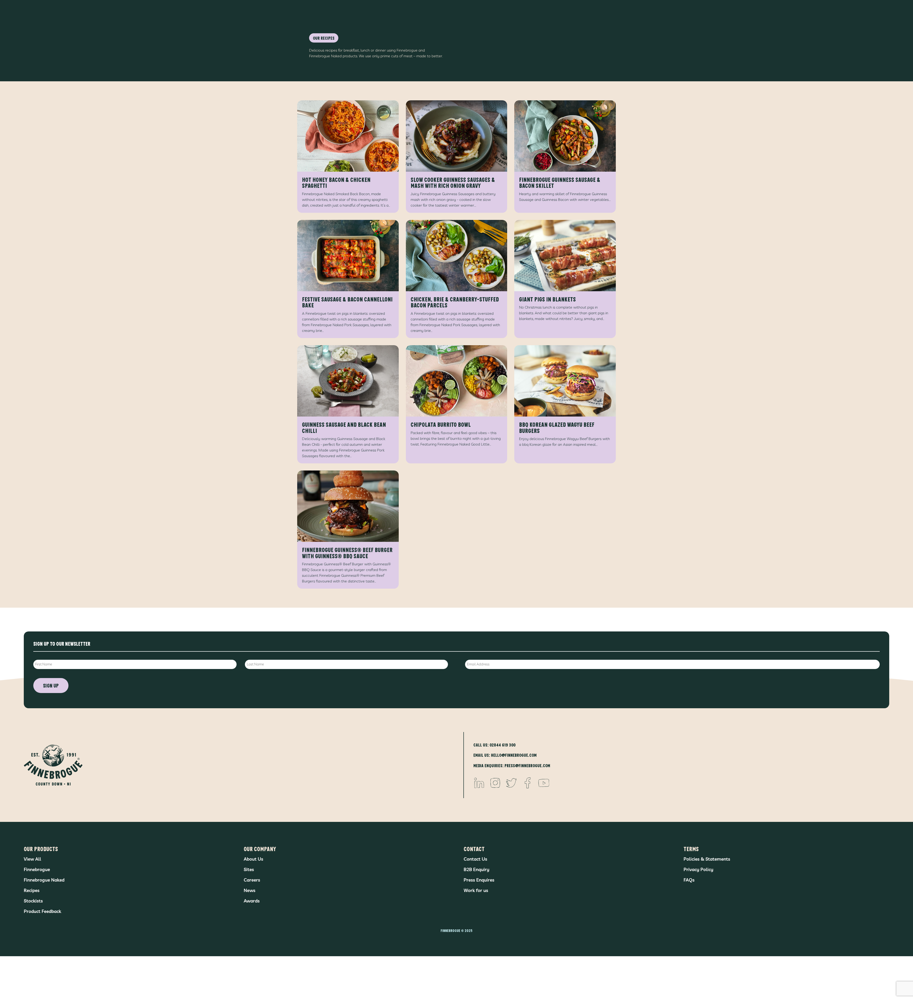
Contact (474, 848)
